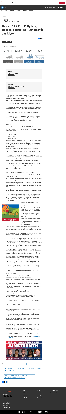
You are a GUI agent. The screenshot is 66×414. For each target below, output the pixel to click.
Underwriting (39, 395)
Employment (25, 397)
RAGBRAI (18, 363)
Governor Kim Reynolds (29, 366)
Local (13, 363)
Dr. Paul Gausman (39, 366)
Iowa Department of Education (10, 366)
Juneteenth (39, 368)
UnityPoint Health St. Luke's (10, 370)
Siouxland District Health (15, 375)
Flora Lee (23, 363)
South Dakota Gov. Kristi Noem (30, 370)
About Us (25, 10)
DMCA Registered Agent (6, 407)
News (2, 10)
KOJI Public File (25, 395)
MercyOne (32, 368)
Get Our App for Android (54, 390)
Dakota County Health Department (28, 375)
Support (31, 10)
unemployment (19, 370)
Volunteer (38, 390)
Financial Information (40, 392)
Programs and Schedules (15, 10)
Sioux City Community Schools (33, 363)
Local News (4, 16)
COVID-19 (7, 20)
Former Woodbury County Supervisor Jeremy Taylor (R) (14, 377)
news (27, 368)
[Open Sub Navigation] (8, 10)
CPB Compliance (39, 397)
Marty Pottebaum (21, 368)
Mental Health (20, 366)
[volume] (5, 7)
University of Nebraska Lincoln (10, 368)
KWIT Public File (25, 392)
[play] (2, 7)
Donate (62, 2)
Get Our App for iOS (53, 392)
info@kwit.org (7, 405)
